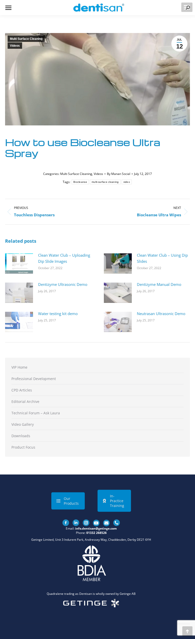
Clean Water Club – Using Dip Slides (162, 258)
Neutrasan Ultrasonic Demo (161, 313)
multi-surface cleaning (105, 182)
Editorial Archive (25, 401)
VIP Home (19, 367)
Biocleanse (80, 182)
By (118, 174)
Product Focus (23, 447)
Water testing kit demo (58, 313)
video (126, 182)
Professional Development (33, 378)
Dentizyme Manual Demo (159, 284)
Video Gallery (22, 424)
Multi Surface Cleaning (26, 39)
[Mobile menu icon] (8, 8)
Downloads (20, 435)
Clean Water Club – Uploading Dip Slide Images (64, 258)
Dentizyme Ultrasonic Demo (62, 284)
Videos (15, 45)
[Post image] (19, 263)
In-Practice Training (117, 501)
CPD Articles (21, 390)
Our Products (71, 501)
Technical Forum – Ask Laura (35, 413)
